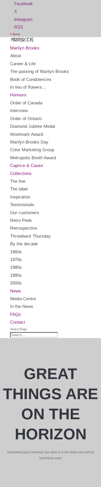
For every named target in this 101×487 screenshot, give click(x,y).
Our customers (24, 212)
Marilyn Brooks (24, 48)
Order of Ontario (26, 118)
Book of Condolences (30, 79)
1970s (16, 259)
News (15, 291)
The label (19, 189)
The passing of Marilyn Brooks (39, 71)
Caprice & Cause (26, 165)
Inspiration (20, 197)
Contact (17, 322)
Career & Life (23, 63)
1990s (16, 275)
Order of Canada (26, 102)
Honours (18, 95)
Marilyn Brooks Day (29, 142)
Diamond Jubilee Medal (32, 126)
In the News (21, 306)
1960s (16, 251)
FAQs (15, 314)
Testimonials (22, 204)
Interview (19, 110)
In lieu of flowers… (28, 87)
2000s (16, 283)
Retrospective (23, 228)
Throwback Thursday (30, 236)
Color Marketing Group (32, 149)
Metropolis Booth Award (33, 157)
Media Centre (23, 298)
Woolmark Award (26, 134)
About (15, 55)
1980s (16, 267)
